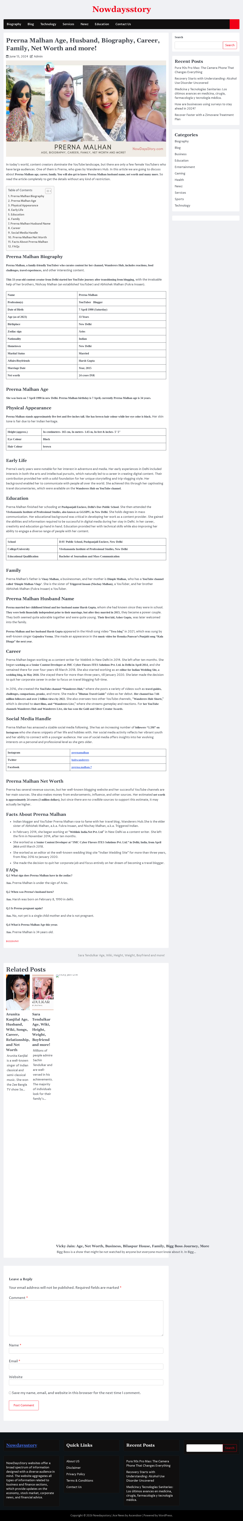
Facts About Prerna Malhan (30, 242)
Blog (31, 24)
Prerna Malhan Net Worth (30, 237)
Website (16, 1377)
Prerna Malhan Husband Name (30, 224)
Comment (18, 1298)
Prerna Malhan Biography (27, 196)
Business (181, 154)
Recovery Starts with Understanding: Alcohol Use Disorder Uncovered (145, 1476)
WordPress (165, 1515)
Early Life (17, 210)
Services (68, 24)
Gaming (180, 174)
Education (102, 24)
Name (15, 1345)
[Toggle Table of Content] (47, 191)
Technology (48, 24)
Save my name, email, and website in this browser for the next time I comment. (76, 1393)
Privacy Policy (75, 1474)
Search (179, 37)
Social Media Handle (25, 233)
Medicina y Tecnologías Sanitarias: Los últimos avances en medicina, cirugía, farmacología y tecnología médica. (201, 93)
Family (15, 219)
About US (73, 1461)
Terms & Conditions (79, 1481)
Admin (38, 56)
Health (179, 180)
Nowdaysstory (121, 9)
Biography (14, 24)
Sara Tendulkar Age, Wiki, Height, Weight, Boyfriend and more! (41, 1029)
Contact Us (123, 24)
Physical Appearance (24, 205)
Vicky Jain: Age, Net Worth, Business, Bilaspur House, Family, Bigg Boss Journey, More (132, 1246)
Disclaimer (73, 1468)
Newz (84, 24)
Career (15, 228)
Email (14, 1361)
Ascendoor (135, 1515)
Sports (179, 199)
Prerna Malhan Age (23, 201)
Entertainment (185, 167)
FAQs (15, 246)
